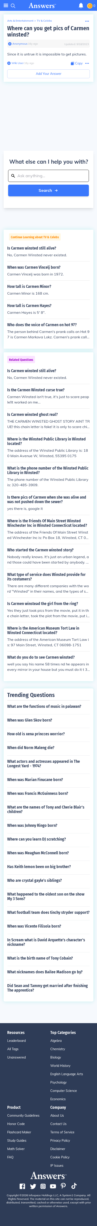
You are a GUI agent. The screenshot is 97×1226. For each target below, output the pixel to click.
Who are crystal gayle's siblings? (34, 880)
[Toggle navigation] (6, 5)
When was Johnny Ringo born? (32, 825)
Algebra (56, 1041)
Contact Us (58, 1124)
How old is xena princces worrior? (36, 733)
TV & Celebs (44, 20)
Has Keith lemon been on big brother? (39, 866)
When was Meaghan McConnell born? (38, 852)
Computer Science (63, 1091)
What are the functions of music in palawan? (44, 706)
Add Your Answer (48, 74)
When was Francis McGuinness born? (37, 793)
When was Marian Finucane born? (35, 779)
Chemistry (57, 1049)
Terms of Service (62, 1132)
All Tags (12, 1049)
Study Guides (16, 1141)
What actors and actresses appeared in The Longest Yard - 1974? (43, 763)
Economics (58, 1099)
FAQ (10, 1157)
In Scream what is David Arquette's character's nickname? (46, 942)
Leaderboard (16, 1041)
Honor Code (16, 1124)
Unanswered (16, 1057)
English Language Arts (66, 1074)
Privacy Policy (60, 1141)
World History (60, 1066)
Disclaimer (57, 1149)
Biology (55, 1057)
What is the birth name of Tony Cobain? (40, 958)
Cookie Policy (59, 1157)
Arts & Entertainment (20, 20)
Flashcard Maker (19, 1132)
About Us (57, 1116)
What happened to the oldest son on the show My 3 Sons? (45, 896)
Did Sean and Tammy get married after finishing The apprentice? (47, 988)
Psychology (58, 1082)
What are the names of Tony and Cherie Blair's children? (45, 809)
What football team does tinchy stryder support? (48, 912)
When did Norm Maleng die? (30, 747)
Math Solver (16, 1149)
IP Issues (56, 1166)
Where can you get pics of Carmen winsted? (48, 31)
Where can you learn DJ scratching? (36, 839)
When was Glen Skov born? (29, 720)
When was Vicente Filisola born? (34, 926)
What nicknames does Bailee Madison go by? (45, 971)
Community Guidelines (23, 1116)
